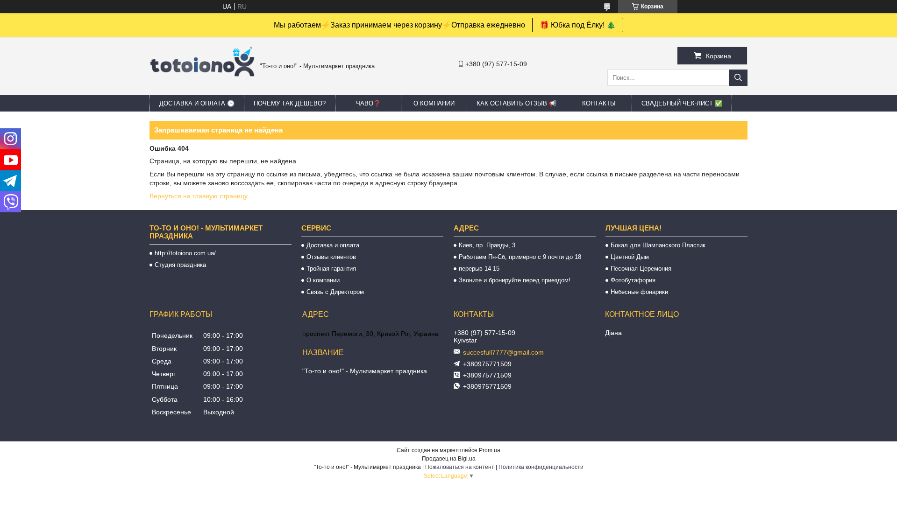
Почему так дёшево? (290, 103)
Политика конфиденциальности (541, 467)
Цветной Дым (630, 256)
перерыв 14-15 (479, 268)
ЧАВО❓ (368, 103)
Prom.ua (489, 450)
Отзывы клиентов (331, 256)
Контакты (599, 103)
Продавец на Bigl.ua (449, 458)
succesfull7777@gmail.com (503, 352)
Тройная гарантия (331, 268)
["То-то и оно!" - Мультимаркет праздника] (202, 88)
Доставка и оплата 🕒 (197, 103)
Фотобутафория (633, 280)
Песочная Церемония (641, 268)
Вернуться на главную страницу (199, 196)
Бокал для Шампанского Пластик (658, 245)
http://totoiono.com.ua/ (185, 253)
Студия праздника (180, 264)
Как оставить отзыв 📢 (516, 103)
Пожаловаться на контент (459, 467)
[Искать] (738, 78)
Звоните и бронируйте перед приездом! (514, 280)
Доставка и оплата (332, 245)
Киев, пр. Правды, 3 (487, 245)
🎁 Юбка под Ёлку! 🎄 (578, 25)
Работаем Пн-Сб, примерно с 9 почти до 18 (520, 256)
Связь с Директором (335, 291)
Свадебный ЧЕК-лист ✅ (681, 103)
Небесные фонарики (639, 291)
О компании (434, 103)
